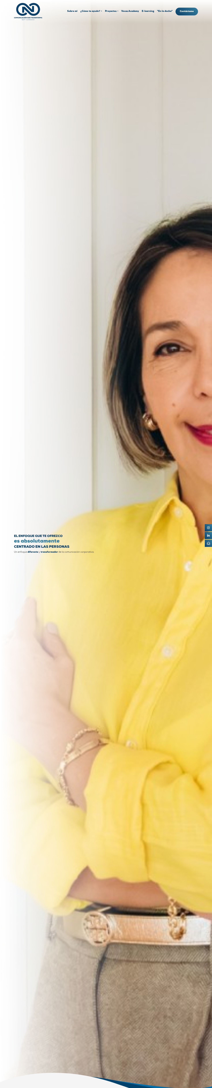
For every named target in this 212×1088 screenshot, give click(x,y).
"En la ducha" (165, 11)
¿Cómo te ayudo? (90, 11)
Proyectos (111, 11)
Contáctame (187, 11)
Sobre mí (72, 11)
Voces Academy (130, 11)
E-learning (148, 11)
